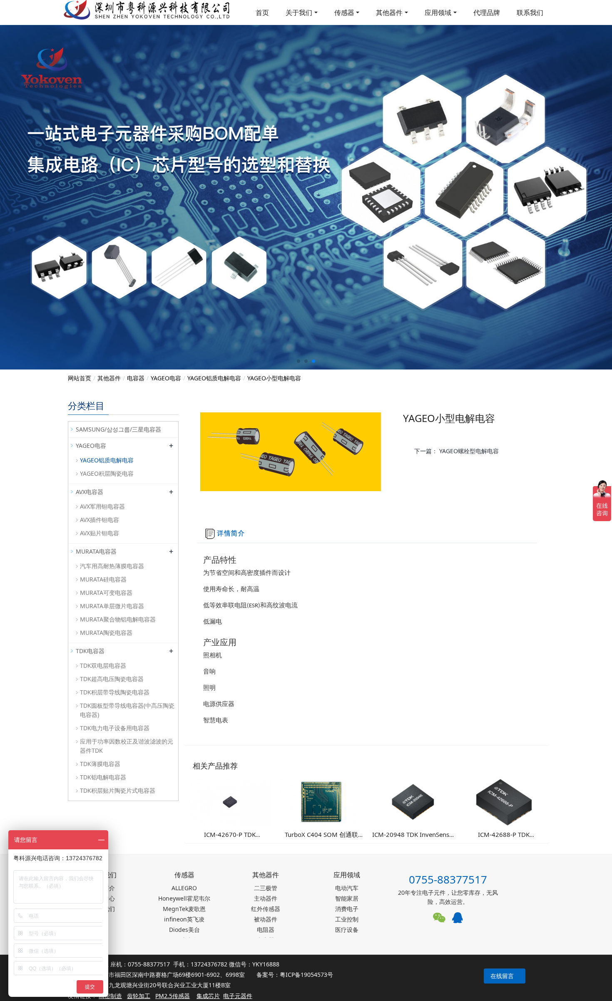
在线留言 (502, 976)
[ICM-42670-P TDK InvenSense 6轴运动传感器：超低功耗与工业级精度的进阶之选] (230, 801)
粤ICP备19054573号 (306, 975)
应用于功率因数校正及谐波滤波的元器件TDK (126, 745)
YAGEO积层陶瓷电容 (107, 473)
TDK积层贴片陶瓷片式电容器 (117, 790)
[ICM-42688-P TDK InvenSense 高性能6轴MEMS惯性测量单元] (504, 801)
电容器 (135, 378)
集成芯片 (208, 996)
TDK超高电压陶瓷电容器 (112, 679)
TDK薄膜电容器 (100, 764)
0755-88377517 (448, 879)
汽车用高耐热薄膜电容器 (112, 566)
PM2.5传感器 (172, 996)
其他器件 (389, 12)
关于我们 (299, 12)
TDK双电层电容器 (103, 665)
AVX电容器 (89, 492)
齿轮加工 (138, 996)
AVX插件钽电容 (99, 520)
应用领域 (438, 12)
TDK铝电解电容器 (103, 777)
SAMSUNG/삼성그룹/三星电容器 (118, 429)
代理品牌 (486, 12)
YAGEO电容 (166, 378)
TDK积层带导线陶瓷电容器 (114, 692)
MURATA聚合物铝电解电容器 (118, 619)
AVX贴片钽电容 (99, 533)
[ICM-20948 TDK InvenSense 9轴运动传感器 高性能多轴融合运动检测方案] (412, 801)
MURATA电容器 (96, 551)
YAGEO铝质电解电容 (214, 378)
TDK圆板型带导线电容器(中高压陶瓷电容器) (127, 710)
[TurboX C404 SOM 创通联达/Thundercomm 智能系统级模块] (321, 801)
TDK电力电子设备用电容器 (114, 728)
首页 (262, 12)
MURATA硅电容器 (103, 579)
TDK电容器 (90, 651)
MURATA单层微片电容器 (112, 606)
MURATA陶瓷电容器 (106, 633)
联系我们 (530, 12)
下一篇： (456, 451)
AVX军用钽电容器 (102, 506)
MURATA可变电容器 (106, 593)
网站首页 (79, 378)
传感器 (344, 12)
